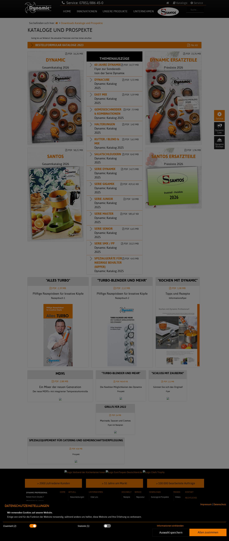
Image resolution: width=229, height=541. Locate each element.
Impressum (206, 504)
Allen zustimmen (208, 532)
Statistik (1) (83, 525)
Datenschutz (219, 504)
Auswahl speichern (170, 532)
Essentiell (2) (9, 525)
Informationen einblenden (170, 525)
